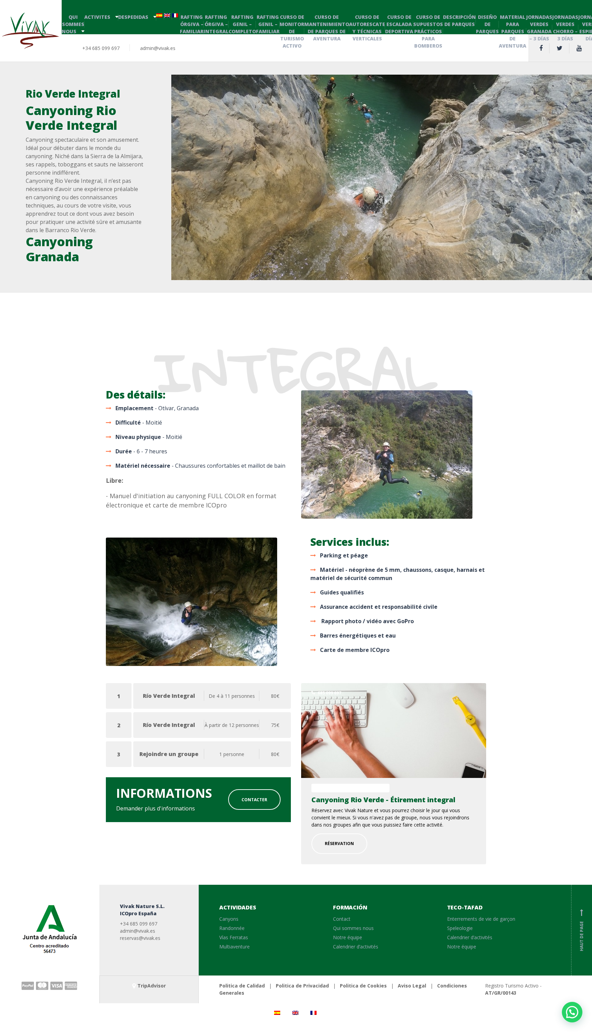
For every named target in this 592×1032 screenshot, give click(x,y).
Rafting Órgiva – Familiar (192, 24)
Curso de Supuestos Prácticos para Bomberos (428, 31)
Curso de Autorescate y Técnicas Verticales (367, 28)
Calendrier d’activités (355, 946)
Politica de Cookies (363, 985)
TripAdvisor (151, 985)
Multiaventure (234, 946)
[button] (572, 1012)
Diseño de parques (487, 24)
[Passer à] (160, 16)
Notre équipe (347, 937)
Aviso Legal (412, 985)
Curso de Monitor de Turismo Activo (292, 31)
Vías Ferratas (233, 937)
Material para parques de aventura (512, 31)
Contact (341, 919)
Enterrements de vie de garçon (481, 919)
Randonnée (232, 928)
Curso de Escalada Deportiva (399, 24)
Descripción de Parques (459, 20)
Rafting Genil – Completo (242, 24)
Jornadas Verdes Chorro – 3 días (565, 28)
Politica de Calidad (242, 985)
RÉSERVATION (339, 843)
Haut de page (581, 930)
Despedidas (133, 17)
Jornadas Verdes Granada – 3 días (539, 28)
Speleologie (460, 928)
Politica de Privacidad (302, 985)
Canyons (228, 919)
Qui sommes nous (73, 24)
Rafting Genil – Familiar (268, 24)
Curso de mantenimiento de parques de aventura (326, 28)
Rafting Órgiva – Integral (216, 24)
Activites (97, 17)
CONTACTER (254, 800)
